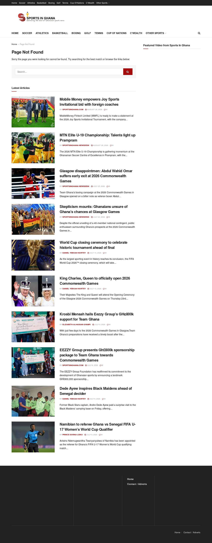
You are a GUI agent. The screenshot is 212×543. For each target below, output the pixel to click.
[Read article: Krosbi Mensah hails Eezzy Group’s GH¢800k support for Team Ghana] (33, 326)
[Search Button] (199, 33)
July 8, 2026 (92, 365)
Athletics (31, 2)
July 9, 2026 (99, 324)
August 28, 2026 (94, 109)
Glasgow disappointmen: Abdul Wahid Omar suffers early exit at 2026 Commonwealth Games (96, 176)
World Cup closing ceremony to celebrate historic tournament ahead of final (93, 245)
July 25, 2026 (99, 186)
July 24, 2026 (99, 217)
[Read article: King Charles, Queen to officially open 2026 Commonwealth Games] (33, 291)
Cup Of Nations (77, 2)
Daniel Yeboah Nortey (74, 253)
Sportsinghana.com (72, 109)
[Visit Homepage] (39, 17)
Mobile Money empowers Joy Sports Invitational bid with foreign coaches (89, 101)
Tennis (65, 2)
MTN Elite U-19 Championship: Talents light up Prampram (97, 137)
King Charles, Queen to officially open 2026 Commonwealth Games (95, 280)
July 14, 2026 (95, 252)
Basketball (41, 2)
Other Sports (101, 2)
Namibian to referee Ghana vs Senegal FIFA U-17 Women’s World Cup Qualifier (97, 426)
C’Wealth (90, 2)
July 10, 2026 (95, 288)
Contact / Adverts (137, 484)
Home (14, 2)
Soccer (22, 2)
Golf (58, 2)
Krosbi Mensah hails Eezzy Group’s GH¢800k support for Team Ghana (97, 316)
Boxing (51, 2)
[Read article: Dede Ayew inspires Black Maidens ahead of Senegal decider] (33, 401)
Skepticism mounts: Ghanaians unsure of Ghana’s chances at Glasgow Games (93, 209)
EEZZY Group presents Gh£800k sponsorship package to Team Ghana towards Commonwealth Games (97, 355)
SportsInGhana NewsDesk (75, 145)
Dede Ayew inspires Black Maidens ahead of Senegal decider (96, 391)
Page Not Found (27, 44)
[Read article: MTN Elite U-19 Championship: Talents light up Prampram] (33, 147)
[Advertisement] (172, 85)
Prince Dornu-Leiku (72, 434)
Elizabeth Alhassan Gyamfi (76, 324)
